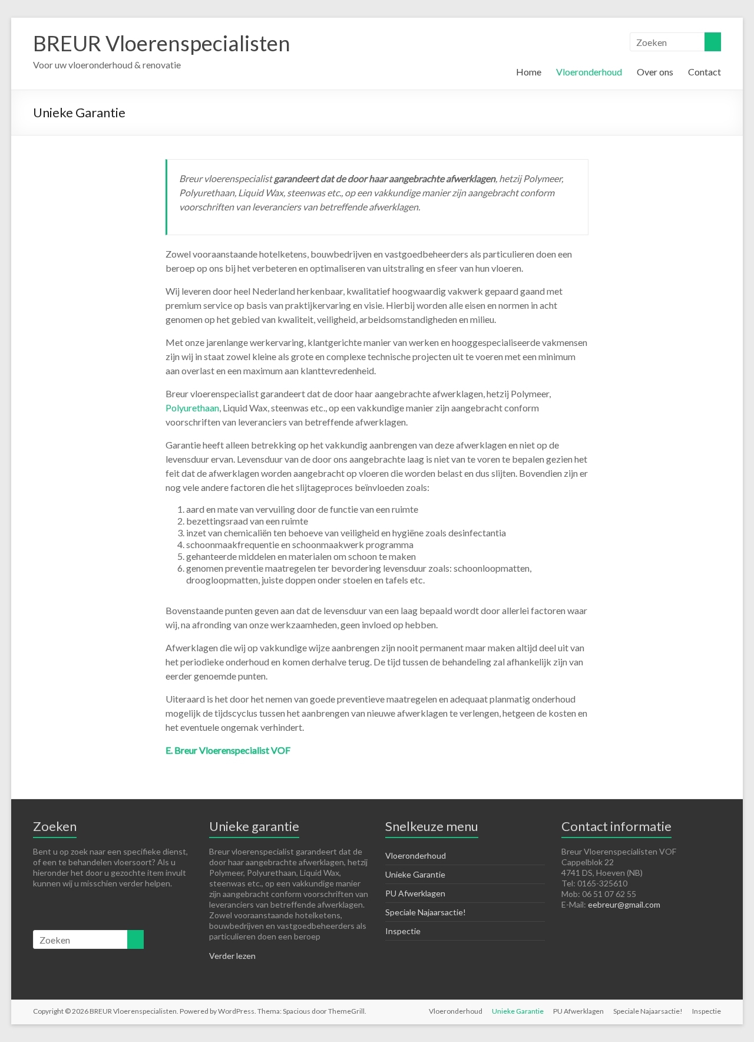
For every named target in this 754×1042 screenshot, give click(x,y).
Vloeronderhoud (589, 71)
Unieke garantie (254, 826)
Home (528, 71)
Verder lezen (232, 956)
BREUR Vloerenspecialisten (161, 43)
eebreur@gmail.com (624, 904)
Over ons (655, 71)
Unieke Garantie (415, 874)
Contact (704, 71)
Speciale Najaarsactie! (425, 912)
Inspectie (403, 931)
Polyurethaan (192, 407)
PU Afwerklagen (415, 893)
